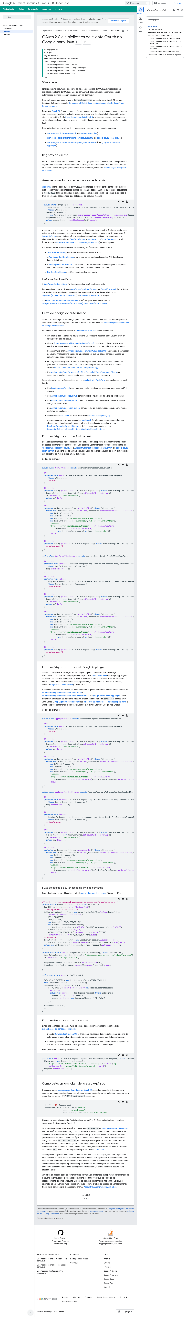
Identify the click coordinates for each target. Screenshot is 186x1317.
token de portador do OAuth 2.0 (79, 117)
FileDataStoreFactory (56, 272)
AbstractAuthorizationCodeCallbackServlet (93, 448)
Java (44, 3)
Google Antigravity (111, 1275)
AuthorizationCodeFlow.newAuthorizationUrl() (87, 351)
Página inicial (8, 9)
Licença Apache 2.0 (96, 1211)
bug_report (173, 10)
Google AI (123, 1297)
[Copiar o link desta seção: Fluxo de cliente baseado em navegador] (91, 1020)
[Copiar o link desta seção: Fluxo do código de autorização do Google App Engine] (107, 667)
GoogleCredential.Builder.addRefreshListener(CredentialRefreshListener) (74, 303)
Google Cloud (109, 1279)
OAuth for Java (60, 3)
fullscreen (177, 10)
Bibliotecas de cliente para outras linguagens (50, 1272)
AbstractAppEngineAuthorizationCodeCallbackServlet (65, 696)
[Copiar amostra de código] (127, 202)
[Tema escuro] (123, 202)
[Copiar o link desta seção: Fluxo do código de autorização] (88, 313)
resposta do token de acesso (115, 1128)
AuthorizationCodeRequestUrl (64, 396)
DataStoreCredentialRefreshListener (62, 300)
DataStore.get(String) (60, 388)
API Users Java (100, 675)
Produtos (58, 31)
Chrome (107, 1263)
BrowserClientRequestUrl (65, 1034)
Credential (46, 187)
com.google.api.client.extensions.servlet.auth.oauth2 (70, 138)
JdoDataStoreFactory (56, 252)
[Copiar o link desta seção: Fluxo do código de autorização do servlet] (93, 436)
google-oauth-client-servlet (109, 138)
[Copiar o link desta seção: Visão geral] (60, 82)
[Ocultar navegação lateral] (30, 1312)
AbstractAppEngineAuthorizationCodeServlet (62, 693)
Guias (21, 9)
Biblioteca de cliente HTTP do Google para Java (51, 1266)
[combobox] (137, 3)
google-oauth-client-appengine (106, 696)
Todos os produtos (69, 1301)
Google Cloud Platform (106, 1297)
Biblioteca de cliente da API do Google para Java (52, 1260)
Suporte (58, 9)
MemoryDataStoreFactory (60, 264)
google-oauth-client (88, 133)
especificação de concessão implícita (59, 1029)
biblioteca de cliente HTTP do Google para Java (77, 242)
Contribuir (74, 1263)
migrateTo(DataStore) (89, 295)
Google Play (108, 1283)
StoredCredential (108, 239)
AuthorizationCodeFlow (85, 331)
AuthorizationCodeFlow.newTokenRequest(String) (76, 367)
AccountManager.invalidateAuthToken (100, 1187)
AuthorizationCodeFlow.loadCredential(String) (74, 343)
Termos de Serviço (44, 1312)
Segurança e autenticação (61, 684)
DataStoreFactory (77, 239)
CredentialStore (49, 236)
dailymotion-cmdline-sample (94, 893)
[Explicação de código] (119, 202)
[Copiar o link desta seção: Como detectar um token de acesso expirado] (107, 1083)
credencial (64, 415)
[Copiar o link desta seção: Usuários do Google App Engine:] (74, 279)
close (181, 10)
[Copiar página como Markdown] (85, 42)
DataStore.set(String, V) (99, 415)
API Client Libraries (25, 3)
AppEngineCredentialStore (55, 284)
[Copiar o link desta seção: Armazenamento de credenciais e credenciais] (107, 180)
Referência (33, 9)
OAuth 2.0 (56, 111)
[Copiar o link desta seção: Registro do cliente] (70, 155)
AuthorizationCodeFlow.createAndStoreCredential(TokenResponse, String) (84, 372)
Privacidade (59, 1312)
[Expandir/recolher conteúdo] (56, 49)
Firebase (107, 1267)
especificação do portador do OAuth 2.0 (75, 1090)
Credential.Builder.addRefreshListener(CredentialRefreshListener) (76, 429)
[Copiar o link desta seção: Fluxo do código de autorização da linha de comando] (105, 888)
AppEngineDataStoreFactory (61, 257)
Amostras (46, 9)
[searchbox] (17, 17)
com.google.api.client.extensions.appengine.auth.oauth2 (71, 142)
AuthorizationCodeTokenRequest (65, 408)
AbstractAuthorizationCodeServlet (57, 448)
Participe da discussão (79, 1259)
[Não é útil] (127, 31)
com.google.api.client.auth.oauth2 (61, 133)
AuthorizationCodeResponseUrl (65, 400)
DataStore (91, 239)
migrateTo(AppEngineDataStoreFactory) (59, 295)
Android (107, 1259)
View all (107, 1287)
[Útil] (123, 31)
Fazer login (178, 3)
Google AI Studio (110, 1271)
